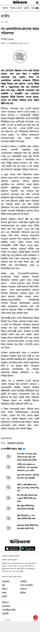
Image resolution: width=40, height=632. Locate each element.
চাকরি (4, 596)
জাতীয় (26, 8)
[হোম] (2, 22)
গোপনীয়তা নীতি (9, 610)
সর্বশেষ (5, 8)
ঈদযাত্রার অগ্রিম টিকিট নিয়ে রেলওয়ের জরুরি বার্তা (27, 527)
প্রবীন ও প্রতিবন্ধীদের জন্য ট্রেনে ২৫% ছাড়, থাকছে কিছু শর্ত (28, 487)
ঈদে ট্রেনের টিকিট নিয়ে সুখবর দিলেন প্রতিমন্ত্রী (25, 507)
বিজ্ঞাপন (5, 602)
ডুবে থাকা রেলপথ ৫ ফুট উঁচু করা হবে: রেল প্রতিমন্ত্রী (28, 476)
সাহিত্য (23, 592)
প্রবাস (4, 592)
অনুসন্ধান (5, 581)
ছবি (3, 585)
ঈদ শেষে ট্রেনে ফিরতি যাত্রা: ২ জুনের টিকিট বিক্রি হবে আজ (27, 498)
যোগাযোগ (6, 606)
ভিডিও (5, 589)
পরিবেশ (23, 589)
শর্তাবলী (5, 613)
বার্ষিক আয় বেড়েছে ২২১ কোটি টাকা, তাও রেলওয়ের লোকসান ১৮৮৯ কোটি (27, 467)
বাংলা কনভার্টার (26, 585)
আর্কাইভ (23, 581)
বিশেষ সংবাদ (16, 8)
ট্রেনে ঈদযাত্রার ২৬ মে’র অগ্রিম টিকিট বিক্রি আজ (26, 517)
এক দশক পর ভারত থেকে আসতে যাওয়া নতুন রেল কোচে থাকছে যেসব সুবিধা (27, 457)
